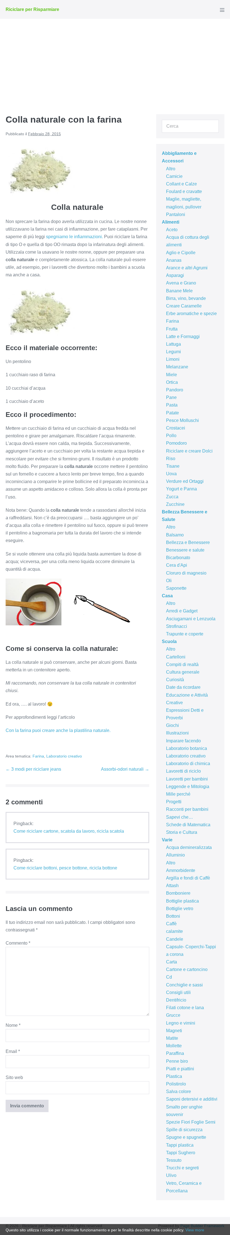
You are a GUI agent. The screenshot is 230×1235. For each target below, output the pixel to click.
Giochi (172, 725)
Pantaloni (175, 214)
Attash (172, 885)
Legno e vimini (180, 1023)
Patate (172, 412)
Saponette (176, 588)
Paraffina (175, 1053)
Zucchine (175, 504)
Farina (38, 756)
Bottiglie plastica (182, 901)
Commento (18, 943)
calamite (174, 931)
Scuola (169, 641)
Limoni (173, 359)
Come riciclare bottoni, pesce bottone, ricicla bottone (65, 868)
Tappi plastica (180, 1145)
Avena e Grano (181, 283)
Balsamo (175, 534)
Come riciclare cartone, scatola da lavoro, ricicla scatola (68, 831)
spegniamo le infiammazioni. (74, 236)
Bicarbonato (178, 557)
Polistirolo (176, 1084)
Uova (171, 473)
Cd (169, 977)
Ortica (172, 382)
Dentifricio (176, 1000)
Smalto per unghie (184, 1107)
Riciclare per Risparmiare (32, 9)
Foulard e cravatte (184, 191)
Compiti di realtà (182, 664)
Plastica (174, 1076)
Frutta (172, 329)
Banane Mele (179, 290)
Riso (170, 458)
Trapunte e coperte (184, 634)
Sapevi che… (179, 817)
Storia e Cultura (181, 832)
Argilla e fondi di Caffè (188, 878)
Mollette (174, 1045)
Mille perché (178, 794)
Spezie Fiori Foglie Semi (190, 1122)
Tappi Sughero (180, 1152)
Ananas (173, 260)
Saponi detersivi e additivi (191, 1099)
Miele (171, 374)
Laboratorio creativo (64, 756)
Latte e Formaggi (183, 336)
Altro (170, 168)
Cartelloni (175, 657)
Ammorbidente (180, 870)
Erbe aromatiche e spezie (191, 313)
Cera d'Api (176, 565)
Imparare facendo (183, 740)
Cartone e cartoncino (187, 969)
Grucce (173, 1015)
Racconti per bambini (187, 809)
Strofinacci (176, 626)
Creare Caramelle (184, 306)
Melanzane (177, 366)
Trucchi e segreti (182, 1167)
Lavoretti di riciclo (183, 771)
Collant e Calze (181, 184)
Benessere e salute (185, 550)
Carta (171, 961)
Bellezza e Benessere (188, 542)
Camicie (174, 176)
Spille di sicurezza (184, 1129)
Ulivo (171, 1175)
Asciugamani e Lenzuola (190, 618)
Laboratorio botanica (186, 748)
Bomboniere (178, 893)
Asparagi (175, 275)
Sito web (14, 1077)
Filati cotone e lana (185, 1007)
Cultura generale (182, 672)
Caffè (171, 923)
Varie (167, 839)
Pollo (171, 435)
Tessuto (173, 1160)
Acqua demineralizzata (189, 847)
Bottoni (173, 916)
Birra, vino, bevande (186, 298)
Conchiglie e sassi (184, 985)
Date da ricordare (183, 687)
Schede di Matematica (188, 824)
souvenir (174, 1114)
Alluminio (175, 855)
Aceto (172, 229)
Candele (174, 939)
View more (194, 1230)
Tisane (173, 466)
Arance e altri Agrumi (187, 267)
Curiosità (175, 679)
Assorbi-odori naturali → (125, 769)
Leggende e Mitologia (187, 786)
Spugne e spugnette (186, 1137)
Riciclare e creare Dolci (189, 451)
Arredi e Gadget (181, 611)
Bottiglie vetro (179, 908)
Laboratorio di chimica (188, 763)
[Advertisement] (115, 61)
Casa (167, 595)
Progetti (173, 801)
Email (13, 1051)
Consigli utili (178, 992)
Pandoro (174, 389)
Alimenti (170, 222)
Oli (169, 580)
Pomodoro (176, 443)
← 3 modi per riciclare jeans (33, 769)
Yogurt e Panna (181, 488)
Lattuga (173, 344)
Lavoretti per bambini (187, 779)
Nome (13, 1025)
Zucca (172, 496)
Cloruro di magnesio (186, 573)
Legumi (173, 351)
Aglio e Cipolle (181, 252)
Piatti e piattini (180, 1068)
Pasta (172, 405)
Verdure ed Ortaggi (185, 481)
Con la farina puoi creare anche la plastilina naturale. (58, 730)
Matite (172, 1038)
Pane (171, 397)
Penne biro (177, 1061)
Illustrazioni (177, 733)
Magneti (174, 1030)
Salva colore (178, 1091)
